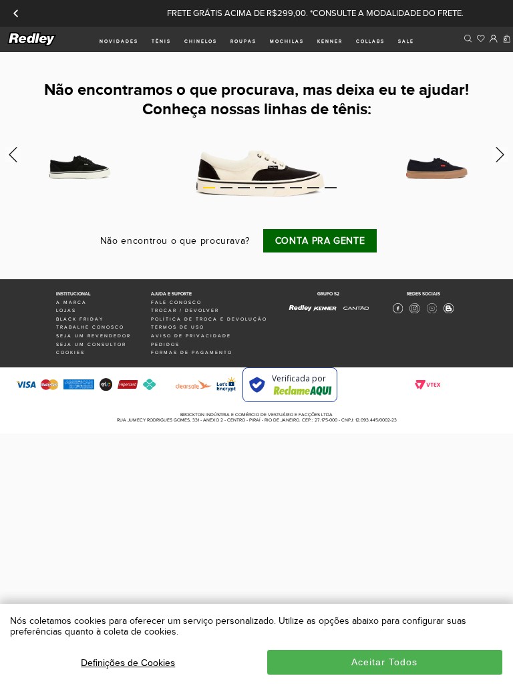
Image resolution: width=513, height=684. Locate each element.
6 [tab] (296, 187)
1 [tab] (209, 187)
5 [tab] (279, 187)
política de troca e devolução (209, 319)
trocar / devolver (185, 310)
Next (502, 155)
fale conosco (176, 302)
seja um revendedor (93, 336)
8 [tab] (331, 187)
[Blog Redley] (449, 312)
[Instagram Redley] (414, 312)
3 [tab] (244, 187)
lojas (66, 310)
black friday (80, 319)
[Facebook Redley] (398, 312)
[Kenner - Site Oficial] (325, 308)
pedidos (165, 344)
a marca (71, 302)
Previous (11, 155)
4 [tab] (261, 187)
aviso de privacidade (191, 336)
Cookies (70, 352)
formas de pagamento (191, 352)
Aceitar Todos (384, 662)
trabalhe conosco (90, 327)
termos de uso (177, 327)
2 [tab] (226, 187)
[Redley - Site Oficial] (300, 311)
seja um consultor (91, 344)
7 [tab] (313, 187)
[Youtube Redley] (432, 312)
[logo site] (32, 43)
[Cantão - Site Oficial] (353, 313)
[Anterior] (16, 13)
